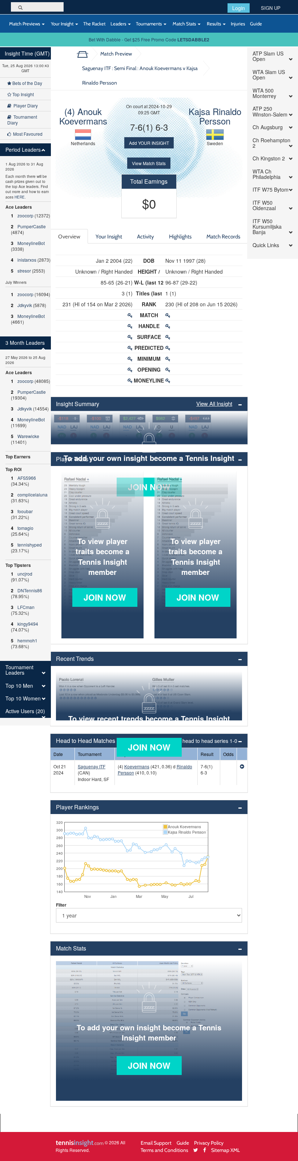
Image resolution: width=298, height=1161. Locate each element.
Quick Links (266, 245)
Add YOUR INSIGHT (149, 143)
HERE (20, 197)
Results (214, 23)
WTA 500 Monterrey (264, 93)
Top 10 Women (23, 698)
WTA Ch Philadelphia (267, 174)
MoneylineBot (31, 243)
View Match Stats (149, 163)
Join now (105, 597)
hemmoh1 (27, 640)
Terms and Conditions (164, 1150)
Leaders (118, 23)
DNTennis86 (29, 590)
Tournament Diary (22, 120)
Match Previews (24, 23)
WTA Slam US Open (269, 75)
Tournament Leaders (19, 670)
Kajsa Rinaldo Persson (215, 116)
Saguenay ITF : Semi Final (140, 75)
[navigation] (25, 386)
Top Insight (22, 94)
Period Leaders (23, 149)
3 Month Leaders (25, 343)
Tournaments (149, 23)
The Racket (94, 23)
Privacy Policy (209, 1143)
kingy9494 (27, 624)
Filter (61, 905)
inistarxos (26, 260)
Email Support (156, 1143)
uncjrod (24, 574)
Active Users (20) (25, 711)
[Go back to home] (85, 53)
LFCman (26, 607)
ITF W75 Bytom (271, 189)
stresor (24, 270)
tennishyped (29, 544)
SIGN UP (271, 7)
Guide (256, 23)
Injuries (238, 23)
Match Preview (116, 53)
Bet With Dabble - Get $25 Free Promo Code (149, 39)
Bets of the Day (26, 83)
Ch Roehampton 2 (271, 143)
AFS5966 (26, 478)
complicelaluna (32, 494)
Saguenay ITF (91, 766)
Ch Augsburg (268, 127)
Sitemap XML (225, 1150)
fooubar (25, 511)
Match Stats (184, 23)
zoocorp (25, 215)
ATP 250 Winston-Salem (270, 111)
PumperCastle (31, 226)
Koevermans (136, 766)
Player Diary (24, 105)
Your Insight (62, 23)
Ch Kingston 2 (269, 158)
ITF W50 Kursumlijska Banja (267, 226)
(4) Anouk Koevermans (83, 116)
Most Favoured (27, 134)
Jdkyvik (24, 305)
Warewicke (28, 436)
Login (238, 8)
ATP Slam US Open (268, 56)
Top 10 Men (19, 685)
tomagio (25, 528)
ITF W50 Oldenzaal (264, 205)
